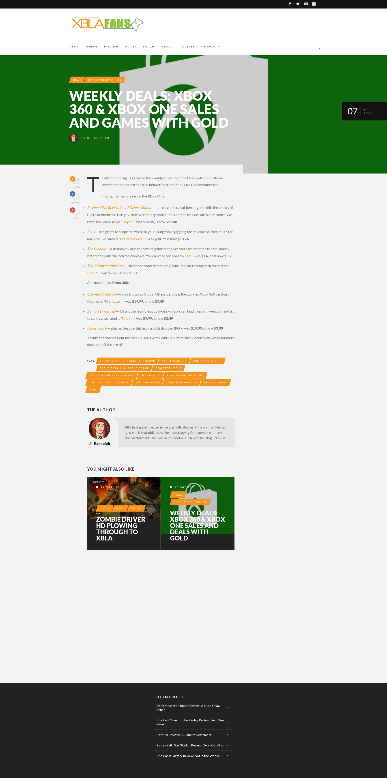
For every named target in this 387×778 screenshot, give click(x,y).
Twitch (148, 46)
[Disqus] (161, 615)
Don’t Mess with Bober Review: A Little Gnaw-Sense (189, 708)
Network (208, 46)
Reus (91, 231)
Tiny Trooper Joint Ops (185, 375)
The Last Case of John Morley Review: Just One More (190, 722)
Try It (92, 273)
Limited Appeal (131, 239)
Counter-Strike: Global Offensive (127, 361)
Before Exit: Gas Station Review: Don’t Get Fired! (191, 745)
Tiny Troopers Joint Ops (105, 266)
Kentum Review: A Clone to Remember (184, 735)
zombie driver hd (207, 361)
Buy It (127, 222)
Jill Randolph (98, 138)
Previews (111, 46)
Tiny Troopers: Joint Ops (109, 382)
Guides (130, 46)
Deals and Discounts (104, 80)
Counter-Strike (174, 361)
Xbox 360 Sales (215, 382)
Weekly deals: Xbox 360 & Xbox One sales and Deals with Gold (197, 525)
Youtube (187, 46)
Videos (136, 508)
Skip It (127, 318)
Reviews (91, 46)
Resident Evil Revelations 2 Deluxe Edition (119, 207)
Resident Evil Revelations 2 (111, 375)
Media (105, 508)
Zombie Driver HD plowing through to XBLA (120, 528)
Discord (167, 46)
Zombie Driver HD (101, 311)
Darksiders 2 (138, 368)
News (73, 46)
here (188, 256)
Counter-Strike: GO (102, 294)
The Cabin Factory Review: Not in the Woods (188, 756)
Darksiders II (97, 328)
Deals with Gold (168, 368)
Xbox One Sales (147, 382)
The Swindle (96, 248)
